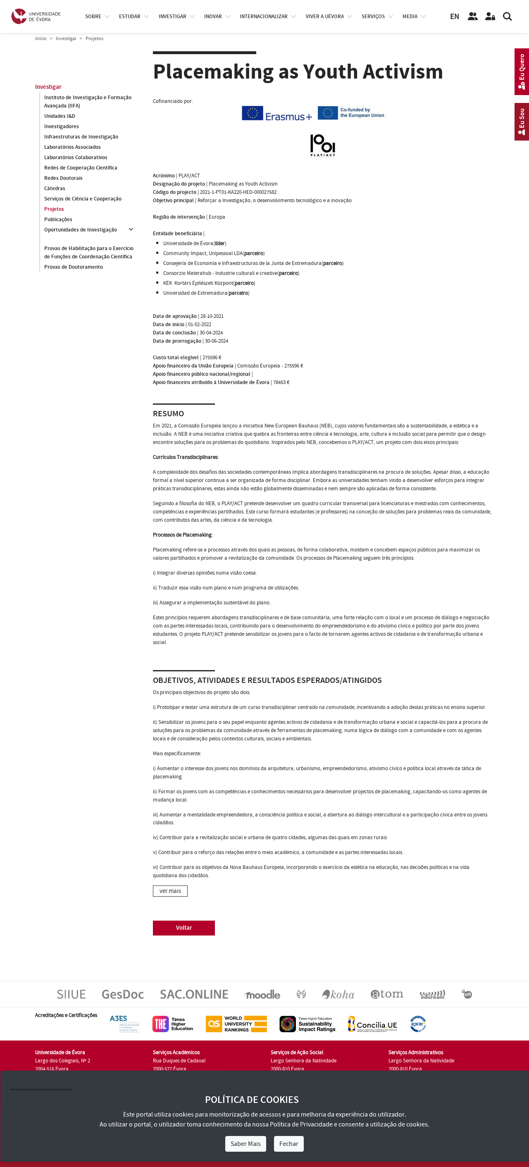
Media (410, 16)
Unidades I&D (59, 116)
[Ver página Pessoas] (473, 16)
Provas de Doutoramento (73, 267)
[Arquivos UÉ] (387, 994)
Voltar (184, 928)
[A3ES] (125, 1024)
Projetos (54, 209)
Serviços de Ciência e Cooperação (83, 199)
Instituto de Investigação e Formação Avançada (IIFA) (87, 102)
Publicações (58, 219)
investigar (172, 16)
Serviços (373, 16)
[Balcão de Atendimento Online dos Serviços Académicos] (194, 994)
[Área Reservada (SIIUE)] (490, 16)
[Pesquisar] (507, 16)
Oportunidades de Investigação (80, 230)
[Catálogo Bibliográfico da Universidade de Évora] (338, 994)
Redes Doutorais (63, 178)
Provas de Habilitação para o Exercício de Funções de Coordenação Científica (88, 252)
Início (41, 39)
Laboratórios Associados (72, 147)
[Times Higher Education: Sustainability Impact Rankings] (307, 1024)
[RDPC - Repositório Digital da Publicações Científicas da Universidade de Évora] (301, 994)
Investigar (66, 39)
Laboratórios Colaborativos (75, 157)
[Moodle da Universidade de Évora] (262, 994)
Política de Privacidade (301, 1124)
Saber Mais (246, 1144)
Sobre (93, 16)
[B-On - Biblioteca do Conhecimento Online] (467, 994)
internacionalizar (264, 16)
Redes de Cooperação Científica (80, 168)
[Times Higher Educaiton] (172, 1024)
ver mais (170, 891)
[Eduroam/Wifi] (432, 994)
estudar (130, 16)
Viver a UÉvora (325, 16)
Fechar (288, 1144)
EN (454, 17)
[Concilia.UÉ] (372, 1024)
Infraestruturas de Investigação (81, 137)
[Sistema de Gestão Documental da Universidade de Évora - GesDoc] (123, 994)
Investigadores (61, 126)
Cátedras (54, 188)
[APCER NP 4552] (418, 1024)
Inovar (213, 16)
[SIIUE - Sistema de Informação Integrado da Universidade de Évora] (71, 994)
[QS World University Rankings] (236, 1024)
